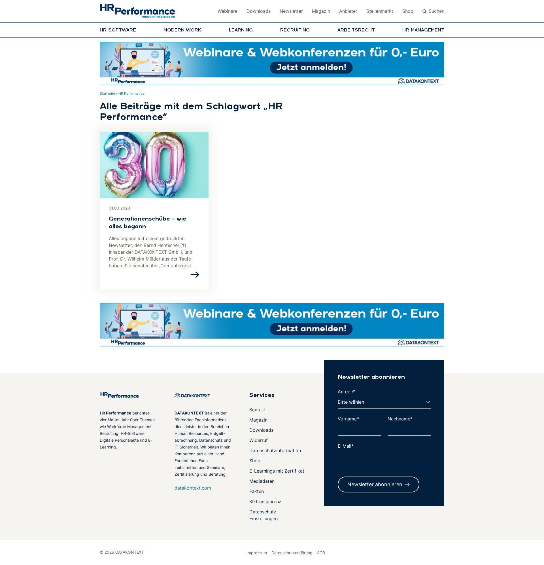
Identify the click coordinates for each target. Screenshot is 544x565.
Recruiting (295, 30)
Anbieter (348, 11)
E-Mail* (346, 446)
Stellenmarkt (379, 11)
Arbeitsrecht (356, 30)
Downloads (258, 11)
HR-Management (423, 30)
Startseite (107, 93)
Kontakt (257, 409)
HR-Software (118, 30)
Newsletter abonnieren (374, 484)
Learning (241, 30)
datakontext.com (193, 488)
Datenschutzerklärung (292, 552)
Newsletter (291, 11)
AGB (321, 552)
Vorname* (348, 419)
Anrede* (346, 391)
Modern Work (182, 30)
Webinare (227, 11)
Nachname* (400, 419)
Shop (407, 11)
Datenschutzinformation (275, 450)
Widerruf (258, 440)
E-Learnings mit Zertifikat (276, 471)
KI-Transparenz (265, 501)
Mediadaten (262, 481)
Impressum (256, 552)
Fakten (256, 491)
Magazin (321, 11)
